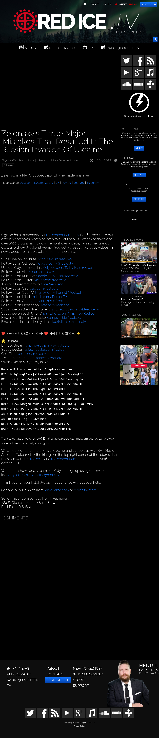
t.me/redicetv (52, 284)
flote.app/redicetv (54, 305)
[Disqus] (59, 553)
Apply (139, 148)
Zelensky (8, 165)
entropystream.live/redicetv (47, 345)
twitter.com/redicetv (50, 280)
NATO (13, 160)
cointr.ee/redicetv (32, 354)
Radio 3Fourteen (122, 48)
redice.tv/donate (49, 358)
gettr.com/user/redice (48, 301)
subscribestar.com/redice (44, 349)
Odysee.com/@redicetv (54, 263)
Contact (55, 674)
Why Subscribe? (88, 674)
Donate (139, 175)
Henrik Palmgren (79, 723)
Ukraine (41, 160)
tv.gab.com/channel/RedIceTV (59, 292)
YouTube (79, 182)
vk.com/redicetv (41, 272)
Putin (21, 160)
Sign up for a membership (134, 162)
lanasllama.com (57, 490)
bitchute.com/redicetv (55, 259)
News (30, 48)
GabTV (49, 182)
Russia (30, 160)
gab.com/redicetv (44, 288)
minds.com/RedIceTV (50, 297)
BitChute (37, 182)
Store (107, 4)
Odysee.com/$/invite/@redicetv (69, 268)
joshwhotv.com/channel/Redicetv (70, 313)
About (95, 4)
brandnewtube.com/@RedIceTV (73, 309)
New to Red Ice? (87, 668)
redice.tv (36, 459)
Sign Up (146, 4)
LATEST (127, 4)
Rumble (66, 182)
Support (81, 686)
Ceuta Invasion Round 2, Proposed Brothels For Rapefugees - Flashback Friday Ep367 (137, 300)
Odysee (25, 182)
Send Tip (139, 199)
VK (57, 182)
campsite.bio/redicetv (64, 318)
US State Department (60, 160)
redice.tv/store (85, 490)
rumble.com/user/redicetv (57, 276)
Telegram (93, 182)
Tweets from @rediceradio (135, 210)
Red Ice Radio (61, 48)
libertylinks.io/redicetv (68, 322)
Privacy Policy (79, 726)
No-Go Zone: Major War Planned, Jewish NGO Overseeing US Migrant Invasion (138, 268)
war (76, 160)
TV (90, 48)
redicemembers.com (62, 235)
